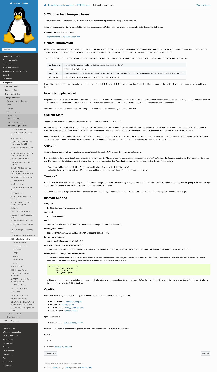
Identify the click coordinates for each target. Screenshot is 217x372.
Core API (6, 75)
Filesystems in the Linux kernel (18, 101)
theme (67, 367)
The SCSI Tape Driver (18, 285)
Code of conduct (9, 64)
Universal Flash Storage (19, 298)
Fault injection (8, 351)
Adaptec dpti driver (17, 184)
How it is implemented (20, 246)
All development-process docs (15, 71)
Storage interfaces (12, 98)
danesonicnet (68, 305)
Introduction (12, 115)
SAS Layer (14, 208)
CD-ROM (10, 108)
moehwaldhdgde (74, 301)
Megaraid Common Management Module (22, 216)
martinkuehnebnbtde (73, 323)
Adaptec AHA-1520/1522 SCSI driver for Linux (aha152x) (21, 143)
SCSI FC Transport (17, 266)
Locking (6, 324)
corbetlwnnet (71, 311)
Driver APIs (7, 79)
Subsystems (8, 83)
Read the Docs (86, 367)
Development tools (10, 336)
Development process (11, 56)
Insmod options (18, 259)
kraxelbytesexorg (63, 347)
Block (9, 105)
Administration (8, 362)
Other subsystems (11, 321)
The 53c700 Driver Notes (19, 129)
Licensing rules (9, 328)
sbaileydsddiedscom (74, 308)
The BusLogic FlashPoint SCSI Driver (21, 189)
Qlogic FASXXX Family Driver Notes (23, 235)
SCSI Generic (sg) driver (19, 270)
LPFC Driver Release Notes (20, 211)
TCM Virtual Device (14, 313)
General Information (20, 242)
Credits (15, 263)
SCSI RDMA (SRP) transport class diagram (22, 309)
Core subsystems (11, 86)
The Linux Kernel (20, 3)
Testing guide (8, 339)
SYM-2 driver (15, 292)
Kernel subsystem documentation (61, 5)
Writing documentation (12, 332)
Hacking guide (8, 343)
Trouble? (16, 256)
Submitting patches (10, 60)
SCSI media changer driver (20, 239)
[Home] (45, 5)
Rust (5, 358)
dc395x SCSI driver (17, 180)
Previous (52, 353)
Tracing (6, 347)
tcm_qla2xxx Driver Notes (19, 295)
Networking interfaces (13, 94)
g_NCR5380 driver (17, 193)
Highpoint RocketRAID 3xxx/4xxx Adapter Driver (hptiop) (22, 203)
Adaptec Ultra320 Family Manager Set (22, 149)
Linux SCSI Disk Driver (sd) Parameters (20, 274)
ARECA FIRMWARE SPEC (20, 159)
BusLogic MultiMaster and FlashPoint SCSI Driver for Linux (22, 173)
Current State (17, 249)
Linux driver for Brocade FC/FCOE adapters (22, 163)
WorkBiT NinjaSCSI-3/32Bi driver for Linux (22, 225)
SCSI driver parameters (16, 122)
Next (204, 353)
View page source (203, 5)
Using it (15, 253)
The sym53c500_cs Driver (20, 288)
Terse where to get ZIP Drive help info (22, 231)
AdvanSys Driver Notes (18, 138)
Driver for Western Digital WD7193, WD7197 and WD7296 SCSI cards (23, 303)
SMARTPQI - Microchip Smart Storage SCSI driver (21, 280)
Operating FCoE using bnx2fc (21, 168)
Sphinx (55, 367)
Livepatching (8, 354)
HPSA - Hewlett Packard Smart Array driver (21, 198)
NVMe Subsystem (13, 317)
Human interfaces (11, 90)
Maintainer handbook (11, 67)
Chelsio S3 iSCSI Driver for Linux (22, 177)
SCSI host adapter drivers (17, 126)
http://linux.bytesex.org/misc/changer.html (63, 37)
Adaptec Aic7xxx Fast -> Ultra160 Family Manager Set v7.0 (22, 154)
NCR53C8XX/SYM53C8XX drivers (22, 220)
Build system (8, 365)
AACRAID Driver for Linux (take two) (21, 134)
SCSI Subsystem (13, 112)
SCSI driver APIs (13, 119)
